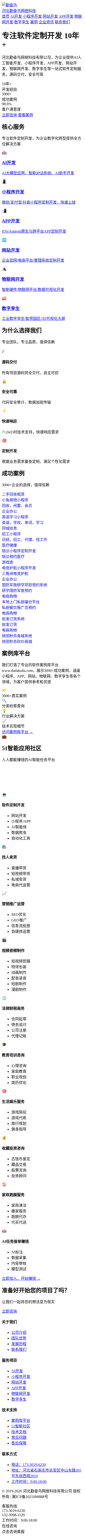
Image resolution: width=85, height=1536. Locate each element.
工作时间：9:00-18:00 (29, 1482)
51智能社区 (20, 1426)
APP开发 (66, 16)
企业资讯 (46, 22)
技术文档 (18, 1432)
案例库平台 (20, 1421)
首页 (5, 16)
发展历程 (18, 1344)
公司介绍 (18, 1333)
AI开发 (16, 16)
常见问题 (18, 1438)
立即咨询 (9, 115)
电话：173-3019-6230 (28, 1465)
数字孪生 (21, 22)
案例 (34, 22)
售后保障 (18, 1443)
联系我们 (62, 22)
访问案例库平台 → (17, 732)
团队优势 (18, 1338)
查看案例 (25, 115)
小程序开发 (32, 16)
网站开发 (50, 16)
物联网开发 (20, 1394)
